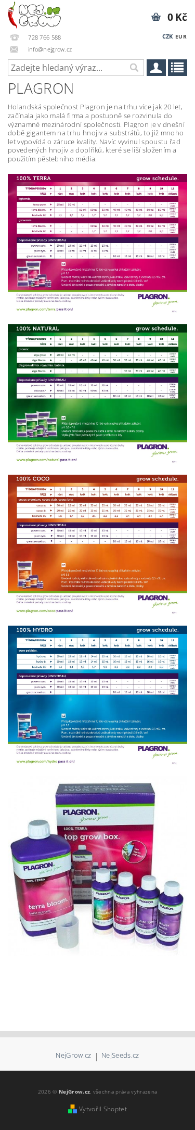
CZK (167, 36)
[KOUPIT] (97, 865)
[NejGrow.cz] (34, 13)
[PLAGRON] (97, 243)
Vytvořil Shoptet (103, 1108)
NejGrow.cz (73, 1056)
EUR (181, 36)
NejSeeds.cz (120, 1056)
